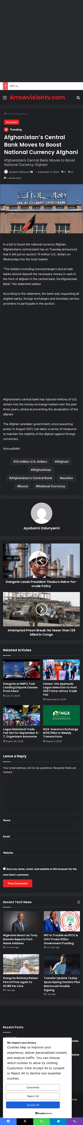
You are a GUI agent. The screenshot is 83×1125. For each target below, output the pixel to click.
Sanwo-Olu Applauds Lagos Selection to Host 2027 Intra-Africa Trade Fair (60, 689)
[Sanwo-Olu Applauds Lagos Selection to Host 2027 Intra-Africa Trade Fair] (61, 669)
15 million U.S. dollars (31, 461)
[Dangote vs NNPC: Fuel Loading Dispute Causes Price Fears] (21, 669)
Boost (23, 486)
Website (8, 852)
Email (6, 836)
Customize (33, 1087)
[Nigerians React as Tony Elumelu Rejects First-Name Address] (21, 921)
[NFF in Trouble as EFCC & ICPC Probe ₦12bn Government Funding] (62, 921)
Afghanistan (42, 470)
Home (10, 113)
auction (67, 478)
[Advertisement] (41, 41)
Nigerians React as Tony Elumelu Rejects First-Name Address (20, 939)
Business (21, 113)
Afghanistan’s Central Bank (31, 478)
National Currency (51, 486)
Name (6, 820)
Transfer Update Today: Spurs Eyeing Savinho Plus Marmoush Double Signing (62, 984)
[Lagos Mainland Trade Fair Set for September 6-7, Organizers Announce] (21, 715)
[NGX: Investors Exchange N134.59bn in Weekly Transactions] (61, 715)
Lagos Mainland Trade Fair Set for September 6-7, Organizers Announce (21, 732)
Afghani (63, 461)
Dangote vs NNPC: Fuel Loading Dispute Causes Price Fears (20, 687)
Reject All (33, 1096)
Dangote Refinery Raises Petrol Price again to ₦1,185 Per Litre (20, 982)
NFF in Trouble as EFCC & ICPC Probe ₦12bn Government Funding (61, 939)
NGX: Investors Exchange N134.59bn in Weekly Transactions (60, 732)
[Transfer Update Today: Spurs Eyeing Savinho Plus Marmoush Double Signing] (62, 964)
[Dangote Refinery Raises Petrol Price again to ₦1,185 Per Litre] (21, 964)
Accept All (33, 1104)
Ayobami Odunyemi (19, 171)
